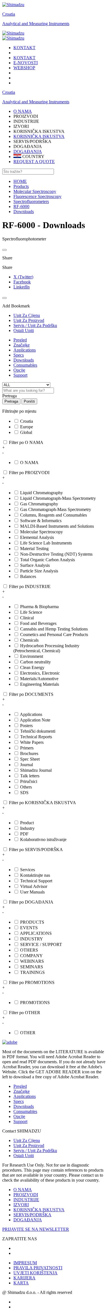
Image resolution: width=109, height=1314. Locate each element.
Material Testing (34, 548)
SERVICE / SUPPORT (41, 944)
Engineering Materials (39, 684)
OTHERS (29, 950)
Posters (26, 725)
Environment (31, 656)
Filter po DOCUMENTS (31, 694)
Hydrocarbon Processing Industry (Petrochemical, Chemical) (46, 648)
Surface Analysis (35, 565)
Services (27, 869)
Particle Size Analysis (39, 570)
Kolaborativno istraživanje (43, 839)
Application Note (35, 720)
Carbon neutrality (35, 662)
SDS (24, 792)
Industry (27, 828)
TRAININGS (32, 972)
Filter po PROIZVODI (29, 472)
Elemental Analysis (37, 537)
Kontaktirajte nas (35, 875)
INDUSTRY (31, 938)
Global (26, 432)
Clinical (27, 617)
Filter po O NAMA (26, 442)
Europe (26, 426)
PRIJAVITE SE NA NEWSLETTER (35, 1229)
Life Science (31, 612)
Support (20, 375)
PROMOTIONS (35, 1002)
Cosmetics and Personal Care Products (54, 634)
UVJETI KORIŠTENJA (35, 1272)
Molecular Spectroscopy (41, 531)
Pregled (20, 340)
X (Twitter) (23, 276)
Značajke (21, 345)
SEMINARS (31, 966)
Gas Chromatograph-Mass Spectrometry (55, 509)
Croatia (8, 14)
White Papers (32, 742)
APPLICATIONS (36, 933)
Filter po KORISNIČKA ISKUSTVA (42, 802)
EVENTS (29, 927)
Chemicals (29, 640)
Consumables (25, 365)
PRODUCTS (32, 922)
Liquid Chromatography (41, 492)
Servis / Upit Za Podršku (35, 1150)
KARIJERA (24, 1277)
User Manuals (32, 892)
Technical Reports (36, 736)
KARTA (21, 1282)
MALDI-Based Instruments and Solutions (57, 526)
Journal (26, 764)
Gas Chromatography (39, 503)
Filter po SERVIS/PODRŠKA (36, 849)
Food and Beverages (38, 623)
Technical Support (36, 880)
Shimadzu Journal (36, 770)
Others (26, 787)
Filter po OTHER (24, 1012)
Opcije (19, 370)
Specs (18, 355)
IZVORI (21, 1204)
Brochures (29, 753)
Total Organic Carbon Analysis (47, 559)
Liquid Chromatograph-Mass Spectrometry (58, 498)
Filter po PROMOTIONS (31, 982)
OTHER (27, 1032)
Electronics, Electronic (40, 673)
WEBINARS (32, 961)
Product (27, 822)
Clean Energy (32, 667)
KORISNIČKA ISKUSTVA (39, 136)
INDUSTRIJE (26, 1199)
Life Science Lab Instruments (46, 543)
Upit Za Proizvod (28, 1145)
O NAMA (29, 462)
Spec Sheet (30, 759)
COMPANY (31, 955)
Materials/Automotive (39, 678)
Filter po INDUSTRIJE (30, 586)
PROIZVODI (25, 1194)
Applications (24, 350)
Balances (28, 576)
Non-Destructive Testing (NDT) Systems (56, 554)
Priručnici (28, 781)
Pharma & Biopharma (39, 606)
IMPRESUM (25, 1262)
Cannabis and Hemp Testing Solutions (54, 629)
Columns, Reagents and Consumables (53, 515)
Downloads (23, 360)
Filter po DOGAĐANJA (31, 902)
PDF (24, 834)
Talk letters (29, 775)
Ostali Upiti (23, 1155)
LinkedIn (21, 287)
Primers (27, 748)
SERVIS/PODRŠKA (32, 1214)
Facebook (22, 281)
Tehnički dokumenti (37, 731)
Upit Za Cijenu (26, 1140)
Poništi (29, 401)
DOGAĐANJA (27, 151)
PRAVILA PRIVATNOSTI (37, 1267)
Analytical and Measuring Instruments (35, 23)
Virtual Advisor (33, 886)
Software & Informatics (40, 520)
